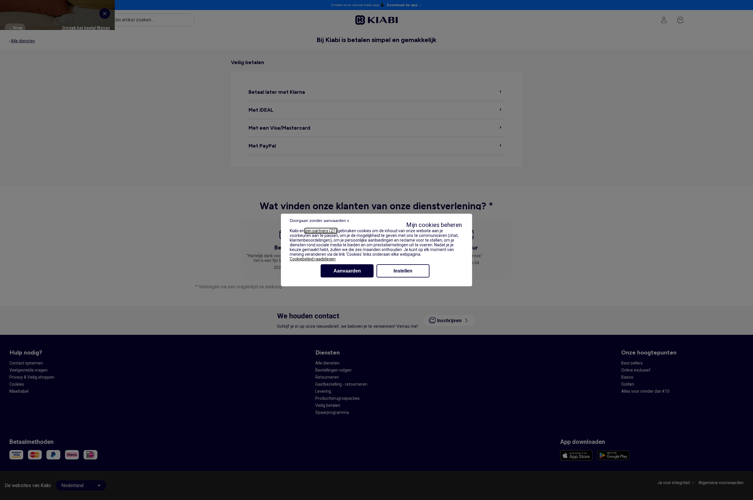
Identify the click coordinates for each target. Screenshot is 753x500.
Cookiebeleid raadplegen (313, 259)
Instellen (403, 270)
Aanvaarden (347, 270)
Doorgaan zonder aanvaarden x (319, 220)
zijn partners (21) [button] (321, 230)
